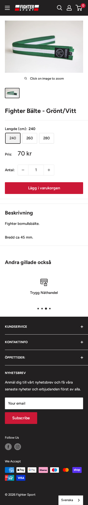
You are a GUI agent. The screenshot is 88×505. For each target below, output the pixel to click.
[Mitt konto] (69, 8)
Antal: (10, 170)
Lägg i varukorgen (44, 188)
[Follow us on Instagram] (17, 446)
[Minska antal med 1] (23, 170)
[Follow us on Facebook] (8, 446)
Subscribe (21, 418)
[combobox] (70, 500)
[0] (79, 8)
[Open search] (59, 8)
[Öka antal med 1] (49, 170)
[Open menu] (7, 8)
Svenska (67, 500)
